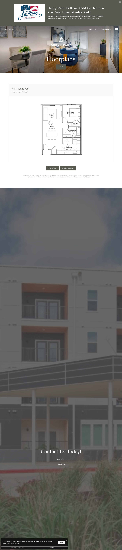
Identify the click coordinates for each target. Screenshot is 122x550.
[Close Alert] (120, 2)
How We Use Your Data (17, 547)
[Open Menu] (116, 29)
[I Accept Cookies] (66, 540)
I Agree (61, 542)
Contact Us (51, 547)
